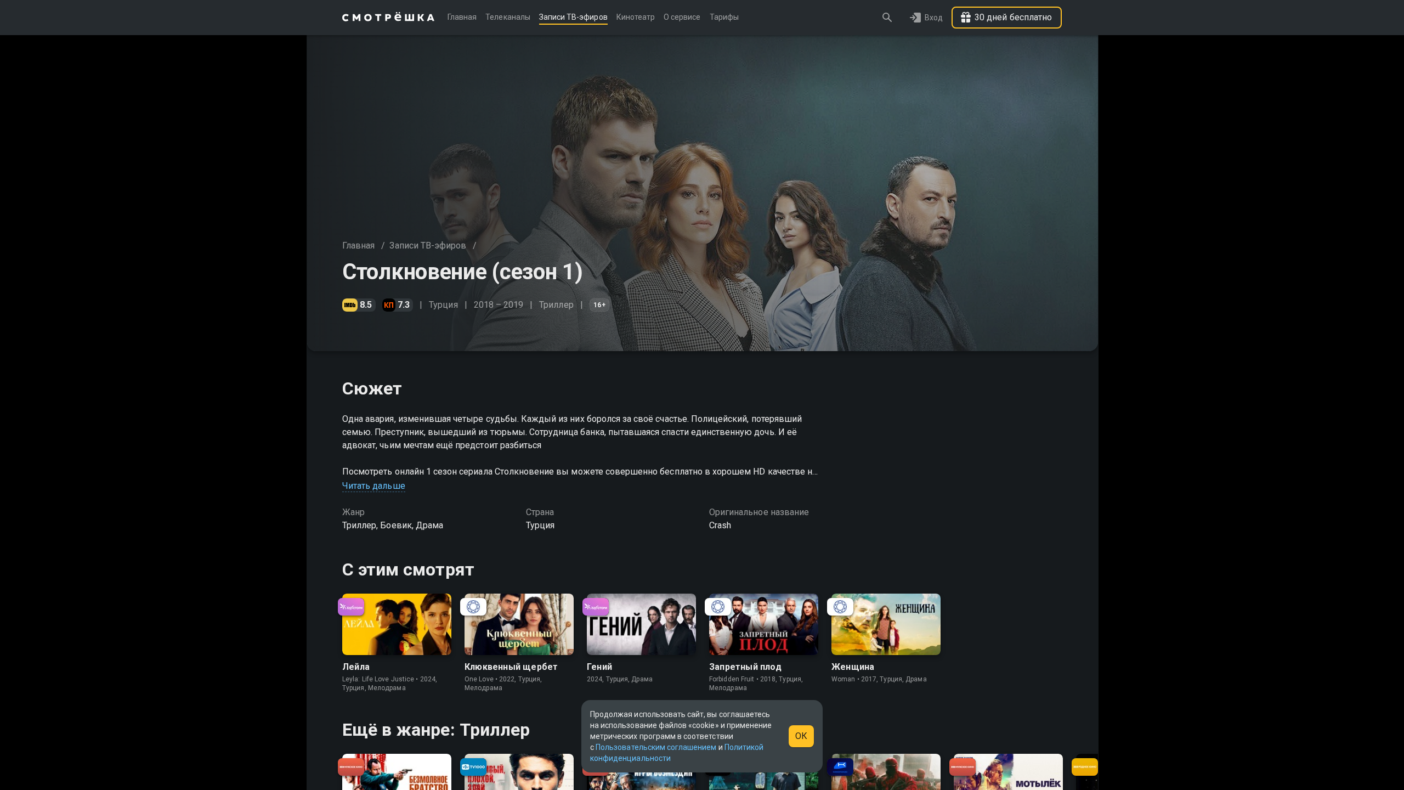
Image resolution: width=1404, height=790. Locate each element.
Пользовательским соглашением (656, 747)
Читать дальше (373, 486)
